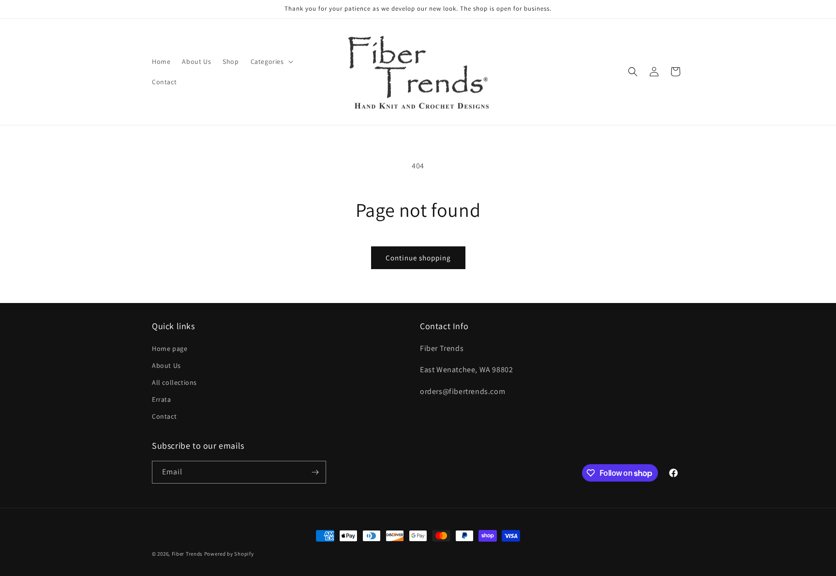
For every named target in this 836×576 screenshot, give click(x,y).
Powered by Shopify (229, 553)
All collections (174, 382)
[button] (271, 61)
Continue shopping (418, 257)
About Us (166, 365)
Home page (169, 348)
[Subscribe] (315, 472)
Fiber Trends (187, 553)
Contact (164, 416)
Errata (161, 399)
